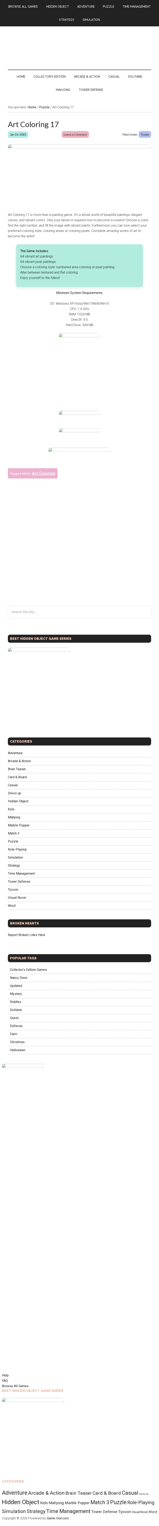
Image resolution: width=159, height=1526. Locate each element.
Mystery (16, 994)
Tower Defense (19, 882)
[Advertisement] (79, 376)
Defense (16, 1026)
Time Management (21, 873)
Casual (13, 785)
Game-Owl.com (58, 1518)
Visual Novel (17, 898)
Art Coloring (43, 473)
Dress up (14, 793)
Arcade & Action (19, 761)
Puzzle (145, 134)
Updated (16, 986)
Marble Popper (19, 825)
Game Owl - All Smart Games (79, 44)
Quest (14, 1018)
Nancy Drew (18, 978)
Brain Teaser (17, 769)
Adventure (15, 753)
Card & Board (17, 777)
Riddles (15, 1002)
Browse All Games (15, 1386)
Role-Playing (17, 849)
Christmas (17, 1042)
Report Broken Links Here (26, 935)
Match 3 (13, 833)
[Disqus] (79, 552)
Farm (13, 1034)
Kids (11, 809)
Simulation (15, 857)
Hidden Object (18, 801)
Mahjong (14, 817)
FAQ (5, 1381)
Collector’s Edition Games (28, 970)
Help (5, 1375)
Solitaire (16, 1010)
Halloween (17, 1050)
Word (12, 906)
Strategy (14, 865)
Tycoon (13, 890)
